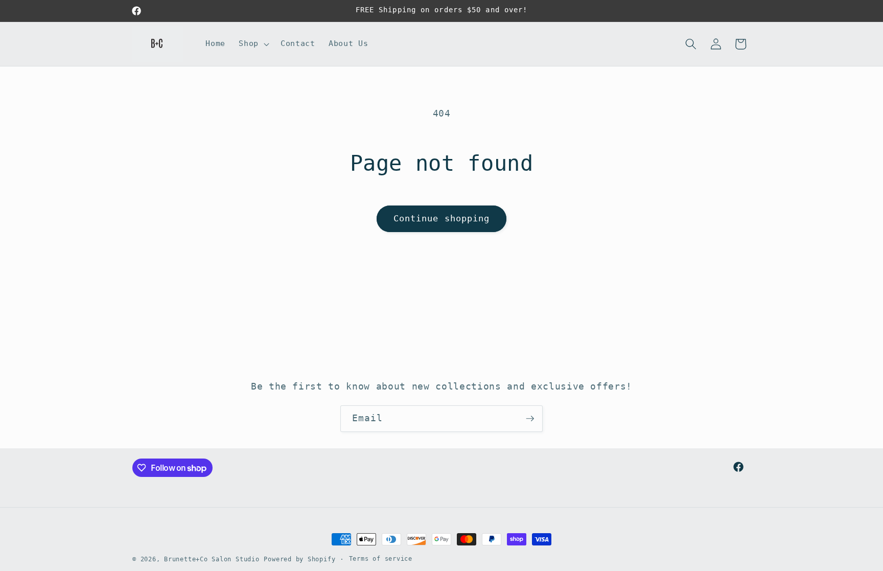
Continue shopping (441, 218)
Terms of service (380, 558)
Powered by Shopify (299, 559)
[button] (253, 44)
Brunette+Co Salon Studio (211, 559)
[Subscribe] (530, 418)
